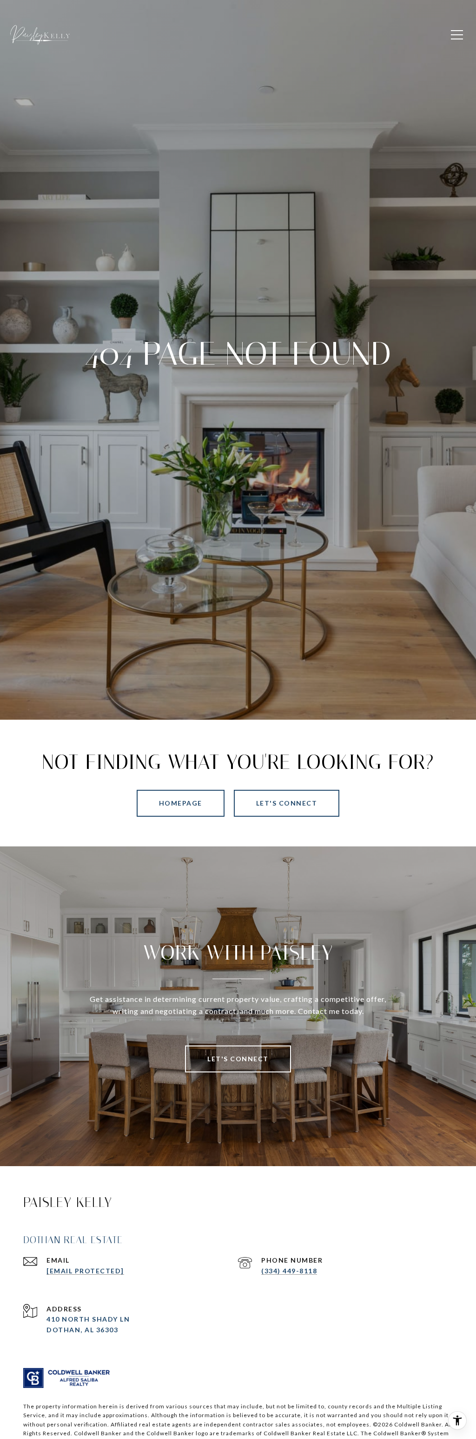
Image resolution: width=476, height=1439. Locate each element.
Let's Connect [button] (286, 803)
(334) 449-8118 (289, 1271)
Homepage (180, 803)
